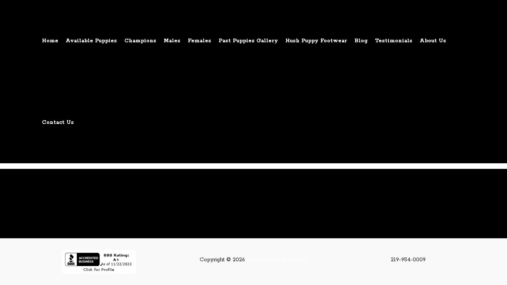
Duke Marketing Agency (277, 259)
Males (172, 40)
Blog (360, 40)
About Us (433, 40)
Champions (140, 40)
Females (199, 40)
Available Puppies (91, 40)
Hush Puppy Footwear (316, 40)
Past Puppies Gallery (248, 40)
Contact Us (58, 122)
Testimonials (393, 40)
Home (50, 40)
